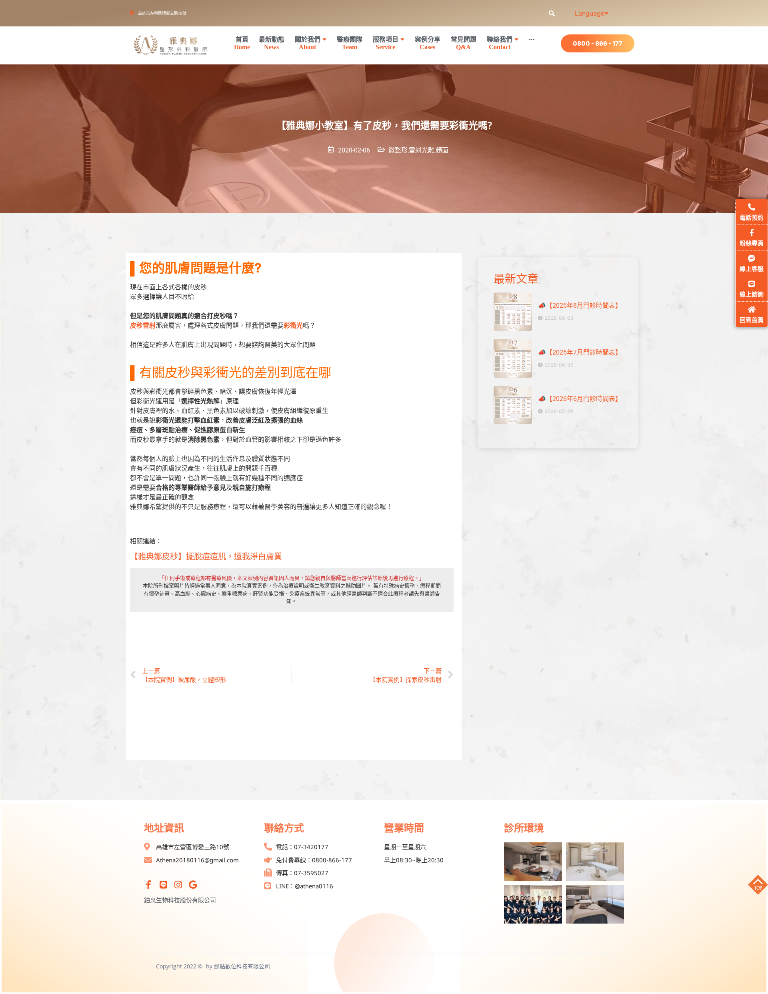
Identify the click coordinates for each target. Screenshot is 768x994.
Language (589, 13)
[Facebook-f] (148, 884)
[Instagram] (178, 884)
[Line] (163, 884)
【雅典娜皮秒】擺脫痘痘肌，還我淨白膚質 (206, 556)
